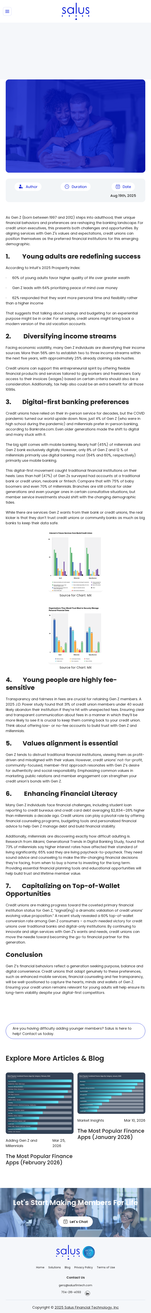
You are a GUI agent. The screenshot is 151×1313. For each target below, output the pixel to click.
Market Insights (90, 1120)
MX (89, 595)
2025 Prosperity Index (61, 267)
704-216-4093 (71, 1292)
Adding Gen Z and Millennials (21, 1143)
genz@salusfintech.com (75, 1285)
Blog (67, 1267)
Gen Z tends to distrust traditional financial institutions (53, 754)
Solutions (54, 1267)
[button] (7, 11)
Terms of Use (106, 1267)
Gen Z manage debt (49, 826)
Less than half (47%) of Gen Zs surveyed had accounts (65, 475)
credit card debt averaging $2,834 (92, 810)
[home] (75, 11)
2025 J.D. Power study (25, 704)
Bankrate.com (41, 429)
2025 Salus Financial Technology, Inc (87, 1307)
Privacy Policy (83, 1267)
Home (40, 1267)
